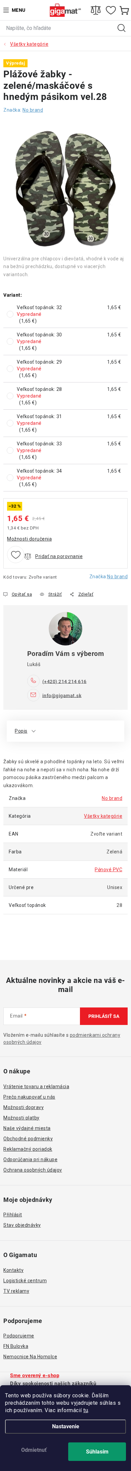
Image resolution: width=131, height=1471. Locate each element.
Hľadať (121, 28)
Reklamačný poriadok (27, 1149)
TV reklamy (16, 1291)
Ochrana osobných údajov (32, 1170)
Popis (21, 731)
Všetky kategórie (103, 816)
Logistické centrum (25, 1280)
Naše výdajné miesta (27, 1128)
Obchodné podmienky (28, 1138)
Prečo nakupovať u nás (29, 1097)
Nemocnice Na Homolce (30, 1356)
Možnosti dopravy (23, 1107)
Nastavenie (65, 1426)
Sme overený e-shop (34, 1375)
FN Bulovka (15, 1346)
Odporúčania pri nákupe (30, 1159)
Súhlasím (97, 1451)
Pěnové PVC (108, 869)
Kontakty (13, 1270)
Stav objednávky (22, 1225)
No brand (117, 576)
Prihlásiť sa (103, 1016)
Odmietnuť (34, 1450)
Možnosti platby (21, 1117)
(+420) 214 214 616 (64, 681)
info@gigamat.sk (62, 695)
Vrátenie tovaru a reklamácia (36, 1086)
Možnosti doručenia (29, 539)
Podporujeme (18, 1335)
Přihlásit (12, 1214)
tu (85, 1410)
